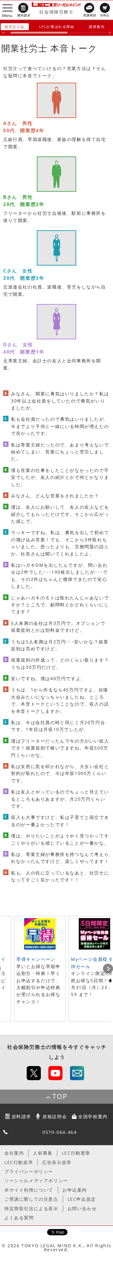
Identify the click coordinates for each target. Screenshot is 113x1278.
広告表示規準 (57, 1162)
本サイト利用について (28, 1190)
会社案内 (14, 1153)
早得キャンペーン (36, 959)
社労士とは (14, 26)
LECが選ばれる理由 (56, 26)
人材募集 (42, 1153)
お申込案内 (74, 1190)
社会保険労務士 (56, 12)
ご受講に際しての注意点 (31, 1199)
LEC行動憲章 (76, 1153)
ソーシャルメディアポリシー (36, 1180)
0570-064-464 (59, 1132)
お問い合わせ (82, 1208)
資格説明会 (54, 1116)
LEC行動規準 (18, 1162)
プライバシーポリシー (28, 1171)
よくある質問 (19, 1218)
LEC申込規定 (81, 1199)
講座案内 (97, 26)
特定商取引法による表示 (31, 1208)
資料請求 (21, 1116)
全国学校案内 (93, 1116)
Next (108, 969)
